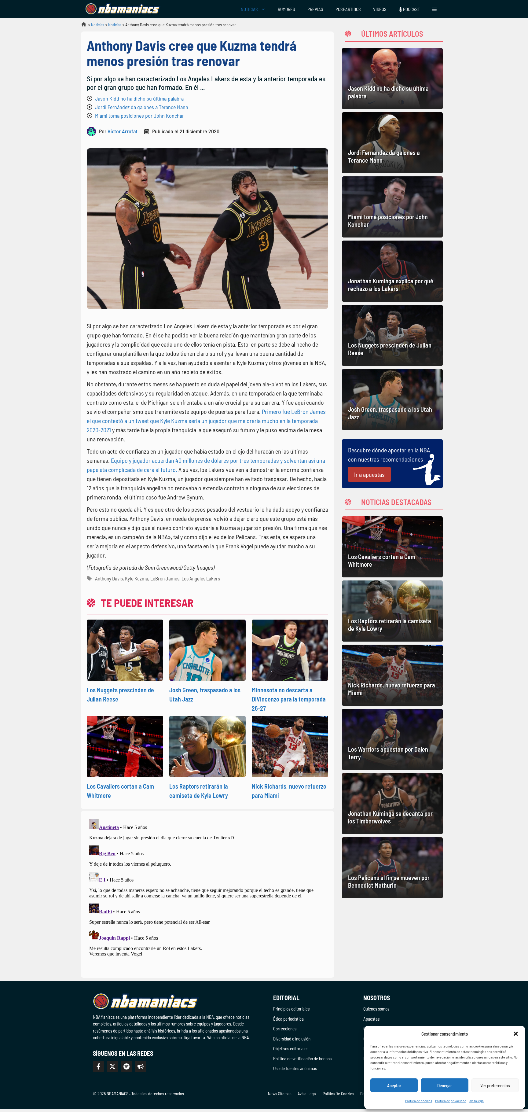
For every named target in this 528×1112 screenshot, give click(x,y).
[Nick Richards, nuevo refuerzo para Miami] (392, 675)
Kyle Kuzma (136, 578)
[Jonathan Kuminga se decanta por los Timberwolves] (392, 803)
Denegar (444, 1085)
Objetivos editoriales (290, 1048)
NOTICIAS (249, 9)
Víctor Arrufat (123, 131)
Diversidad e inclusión (291, 1038)
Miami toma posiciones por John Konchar (139, 115)
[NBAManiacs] (122, 9)
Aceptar (394, 1085)
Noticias (97, 24)
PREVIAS (315, 9)
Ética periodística (288, 1019)
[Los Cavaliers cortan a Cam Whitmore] (392, 546)
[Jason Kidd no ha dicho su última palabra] (392, 78)
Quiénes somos (376, 1008)
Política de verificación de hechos (302, 1058)
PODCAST (411, 9)
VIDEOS (380, 9)
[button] (516, 1034)
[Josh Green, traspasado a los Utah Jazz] (392, 399)
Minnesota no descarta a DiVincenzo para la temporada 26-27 (289, 699)
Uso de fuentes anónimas (295, 1068)
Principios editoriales (291, 1008)
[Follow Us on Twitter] (112, 1066)
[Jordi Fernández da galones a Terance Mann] (392, 142)
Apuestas (371, 1019)
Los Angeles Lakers (201, 578)
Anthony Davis (109, 578)
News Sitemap (280, 1093)
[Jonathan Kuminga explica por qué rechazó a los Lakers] (392, 271)
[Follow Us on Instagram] (126, 1066)
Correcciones (284, 1028)
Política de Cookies (338, 1093)
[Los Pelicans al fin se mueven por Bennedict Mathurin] (392, 867)
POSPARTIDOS (348, 9)
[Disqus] (207, 893)
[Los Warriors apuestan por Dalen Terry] (392, 739)
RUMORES (286, 9)
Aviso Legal (307, 1093)
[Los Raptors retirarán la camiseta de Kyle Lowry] (392, 611)
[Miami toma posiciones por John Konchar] (392, 206)
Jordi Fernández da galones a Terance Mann (141, 107)
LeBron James (164, 578)
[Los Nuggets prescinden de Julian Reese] (392, 335)
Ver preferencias (495, 1085)
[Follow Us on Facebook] (98, 1066)
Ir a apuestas (369, 474)
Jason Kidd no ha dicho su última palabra (139, 98)
